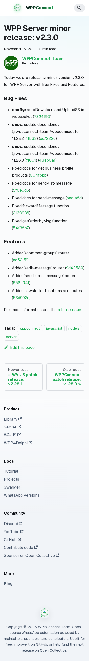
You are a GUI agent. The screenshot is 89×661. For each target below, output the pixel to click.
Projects (11, 479)
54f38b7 (21, 228)
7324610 (42, 116)
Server (10, 427)
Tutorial (11, 471)
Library (10, 419)
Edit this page (22, 347)
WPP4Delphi (16, 443)
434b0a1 (47, 160)
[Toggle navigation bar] (7, 8)
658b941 (21, 282)
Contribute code (18, 547)
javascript (54, 328)
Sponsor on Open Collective (29, 555)
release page (69, 309)
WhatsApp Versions (21, 495)
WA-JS (10, 435)
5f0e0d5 (21, 190)
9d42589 (74, 268)
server (11, 337)
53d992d (21, 297)
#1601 (31, 160)
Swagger (12, 487)
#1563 (31, 138)
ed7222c (48, 138)
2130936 (21, 213)
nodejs (74, 328)
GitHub (10, 539)
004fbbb (38, 175)
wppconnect (29, 328)
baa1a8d (74, 198)
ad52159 (20, 260)
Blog (8, 583)
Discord (11, 523)
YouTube (11, 531)
